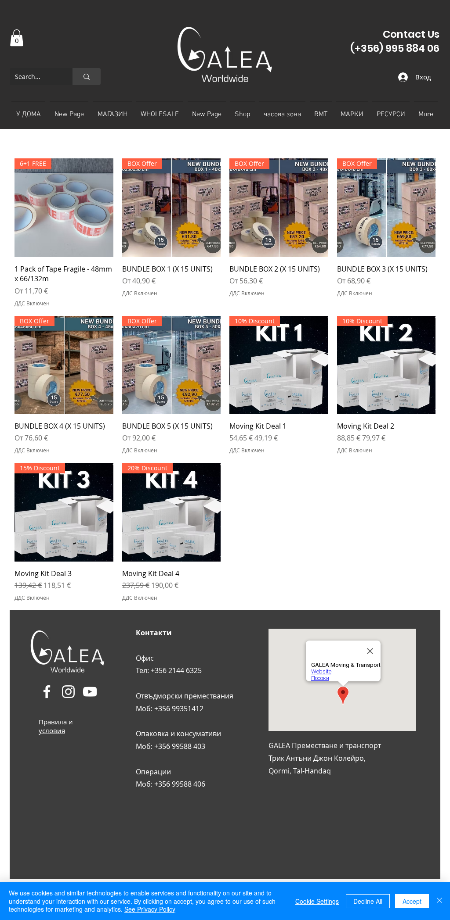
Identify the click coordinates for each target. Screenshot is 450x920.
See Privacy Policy (149, 909)
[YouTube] (89, 691)
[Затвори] (439, 901)
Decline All (367, 901)
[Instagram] (68, 691)
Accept (412, 901)
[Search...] (87, 76)
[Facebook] (46, 691)
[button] (17, 37)
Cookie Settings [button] (317, 901)
